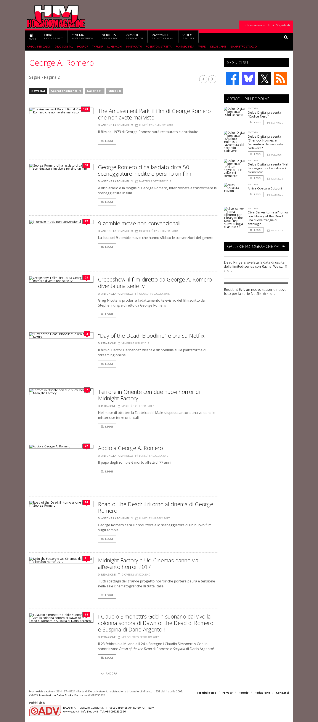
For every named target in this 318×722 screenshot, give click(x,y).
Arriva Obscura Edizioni (265, 188)
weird (202, 46)
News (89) (38, 91)
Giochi (134, 36)
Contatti (282, 693)
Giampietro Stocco (243, 46)
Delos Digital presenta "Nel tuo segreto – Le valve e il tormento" (268, 168)
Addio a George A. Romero (130, 448)
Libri (53, 36)
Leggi (109, 141)
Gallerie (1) (94, 91)
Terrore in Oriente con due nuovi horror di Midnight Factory (149, 395)
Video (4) (114, 91)
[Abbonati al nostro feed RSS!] (280, 78)
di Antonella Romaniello (115, 125)
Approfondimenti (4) (66, 91)
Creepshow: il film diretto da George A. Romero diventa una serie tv (155, 282)
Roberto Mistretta (159, 46)
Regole (244, 693)
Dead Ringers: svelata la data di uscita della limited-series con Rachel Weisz (254, 264)
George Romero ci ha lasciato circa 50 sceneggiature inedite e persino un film (144, 170)
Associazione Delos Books (56, 695)
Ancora (111, 673)
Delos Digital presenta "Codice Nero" (264, 114)
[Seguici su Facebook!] (232, 78)
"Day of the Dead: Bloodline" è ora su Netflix (151, 335)
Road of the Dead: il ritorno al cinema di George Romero (155, 507)
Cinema (83, 36)
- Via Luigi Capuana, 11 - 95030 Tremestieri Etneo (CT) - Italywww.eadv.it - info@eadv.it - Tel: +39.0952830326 (108, 709)
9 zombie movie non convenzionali (139, 223)
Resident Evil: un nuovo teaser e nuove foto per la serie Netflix (255, 291)
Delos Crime (218, 46)
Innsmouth (134, 46)
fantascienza (185, 46)
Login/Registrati (279, 25)
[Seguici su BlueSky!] (248, 78)
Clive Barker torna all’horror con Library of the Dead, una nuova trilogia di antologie (268, 218)
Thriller (97, 46)
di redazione (107, 343)
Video (188, 36)
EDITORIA (253, 108)
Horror (82, 46)
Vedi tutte (280, 246)
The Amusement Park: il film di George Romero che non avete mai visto (154, 114)
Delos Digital (64, 46)
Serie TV (110, 36)
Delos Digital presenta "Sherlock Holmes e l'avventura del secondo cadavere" (265, 142)
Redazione (262, 693)
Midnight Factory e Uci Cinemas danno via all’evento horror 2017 (148, 563)
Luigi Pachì (114, 46)
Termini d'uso (206, 693)
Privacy (227, 693)
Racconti (163, 36)
